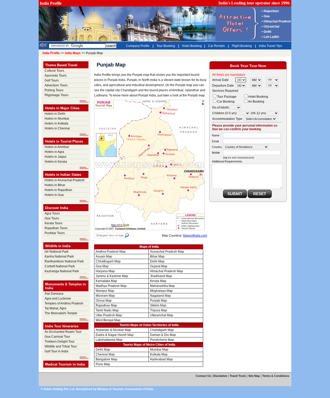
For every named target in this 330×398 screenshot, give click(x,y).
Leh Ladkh (271, 37)
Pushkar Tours (55, 233)
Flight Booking (242, 46)
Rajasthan (271, 11)
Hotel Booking (192, 46)
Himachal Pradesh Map (166, 271)
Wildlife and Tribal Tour (61, 346)
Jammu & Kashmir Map (112, 276)
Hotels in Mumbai (57, 118)
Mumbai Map (159, 349)
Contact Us (203, 375)
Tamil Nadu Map (107, 310)
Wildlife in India (57, 246)
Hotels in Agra (54, 152)
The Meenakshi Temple (61, 313)
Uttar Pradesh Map (109, 315)
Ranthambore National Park (64, 261)
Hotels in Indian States (63, 175)
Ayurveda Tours (56, 75)
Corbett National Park (60, 266)
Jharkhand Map (161, 276)
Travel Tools (238, 375)
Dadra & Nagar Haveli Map (115, 335)
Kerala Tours (53, 223)
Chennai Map (105, 354)
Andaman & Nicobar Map (113, 330)
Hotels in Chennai (57, 128)
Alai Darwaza (54, 293)
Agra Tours (52, 213)
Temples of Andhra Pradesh (64, 303)
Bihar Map (157, 256)
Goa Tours (52, 218)
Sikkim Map (158, 305)
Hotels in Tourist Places (64, 141)
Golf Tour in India (56, 351)
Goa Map (102, 266)
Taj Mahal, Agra (55, 308)
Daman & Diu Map (163, 335)
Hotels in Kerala (56, 161)
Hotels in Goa (54, 195)
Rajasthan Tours (56, 228)
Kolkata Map (159, 354)
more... (84, 100)
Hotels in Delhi (55, 113)
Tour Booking (166, 46)
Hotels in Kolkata (56, 123)
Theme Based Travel (61, 65)
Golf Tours (52, 80)
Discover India (56, 208)
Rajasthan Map (106, 305)
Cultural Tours (54, 70)
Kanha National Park (59, 256)
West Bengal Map (108, 320)
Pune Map (103, 364)
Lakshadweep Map (109, 340)
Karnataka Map (106, 281)
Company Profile (138, 46)
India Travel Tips (270, 46)
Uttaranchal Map (161, 315)
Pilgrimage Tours (56, 95)
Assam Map (104, 256)
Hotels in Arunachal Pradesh (65, 180)
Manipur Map (105, 291)
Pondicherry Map (162, 340)
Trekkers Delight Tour (60, 341)
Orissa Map (104, 300)
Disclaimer (220, 375)
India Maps (73, 53)
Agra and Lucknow (58, 298)
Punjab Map (158, 300)
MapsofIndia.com (195, 235)
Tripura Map (158, 310)
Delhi (267, 32)
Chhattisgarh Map (108, 261)
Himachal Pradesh (277, 21)
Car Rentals (217, 46)
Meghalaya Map (161, 291)
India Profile (51, 3)
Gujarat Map (158, 266)
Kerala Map (158, 281)
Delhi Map (157, 261)
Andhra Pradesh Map (111, 251)
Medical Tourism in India (65, 364)
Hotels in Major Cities (62, 108)
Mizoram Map (105, 295)
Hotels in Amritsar (57, 147)
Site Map (254, 375)
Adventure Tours (56, 85)
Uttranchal (271, 26)
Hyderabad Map (161, 359)
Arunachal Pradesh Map (167, 251)
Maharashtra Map (162, 286)
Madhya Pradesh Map (111, 286)
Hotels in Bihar (55, 185)
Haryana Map (105, 271)
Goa (267, 16)
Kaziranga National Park (62, 271)
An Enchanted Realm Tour (63, 332)
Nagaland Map (160, 295)
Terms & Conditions (275, 375)
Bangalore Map (106, 359)
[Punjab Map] (149, 229)
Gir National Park (57, 251)
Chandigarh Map (162, 330)
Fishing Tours (54, 90)
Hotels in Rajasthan (58, 190)
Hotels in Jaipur (56, 157)
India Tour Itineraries (61, 326)
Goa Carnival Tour (57, 336)
